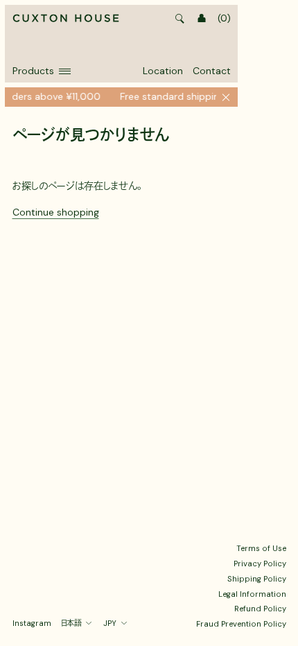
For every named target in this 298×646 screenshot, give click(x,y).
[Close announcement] (226, 97)
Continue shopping (55, 212)
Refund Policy (260, 608)
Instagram (31, 623)
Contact (212, 71)
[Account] (201, 18)
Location (163, 71)
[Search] (180, 18)
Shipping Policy (256, 579)
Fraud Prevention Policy (241, 624)
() (224, 18)
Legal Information (252, 594)
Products (33, 71)
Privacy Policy (260, 563)
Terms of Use (261, 548)
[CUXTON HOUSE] (65, 18)
